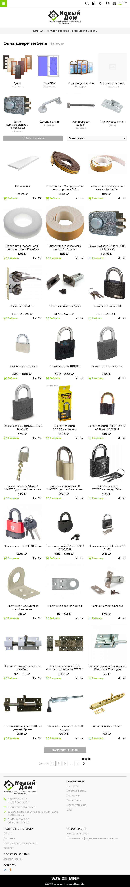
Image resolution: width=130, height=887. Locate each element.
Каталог (8, 847)
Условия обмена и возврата (20, 843)
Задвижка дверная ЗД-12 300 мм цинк (65, 728)
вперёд (86, 759)
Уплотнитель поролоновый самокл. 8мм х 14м (107, 188)
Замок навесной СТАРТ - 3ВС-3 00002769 (65, 548)
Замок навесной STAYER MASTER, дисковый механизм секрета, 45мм (23, 488)
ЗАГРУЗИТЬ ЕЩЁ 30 (65, 750)
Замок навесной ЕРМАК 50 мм (22, 546)
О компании (74, 800)
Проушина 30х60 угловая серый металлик (22, 607)
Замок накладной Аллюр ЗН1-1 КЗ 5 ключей (107, 247)
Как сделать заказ (78, 833)
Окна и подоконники (81, 83)
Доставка (9, 838)
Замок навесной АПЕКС (107, 306)
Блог (69, 809)
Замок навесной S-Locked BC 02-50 (107, 548)
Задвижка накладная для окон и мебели (22, 668)
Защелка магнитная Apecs (65, 306)
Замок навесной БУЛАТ (22, 366)
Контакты (72, 786)
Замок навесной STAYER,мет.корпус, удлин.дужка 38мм (65, 427)
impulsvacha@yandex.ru (22, 807)
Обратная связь (76, 790)
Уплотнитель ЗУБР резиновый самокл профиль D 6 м (65, 188)
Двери (17, 83)
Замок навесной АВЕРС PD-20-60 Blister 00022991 (107, 427)
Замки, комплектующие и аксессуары (17, 124)
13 (77, 763)
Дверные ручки (49, 121)
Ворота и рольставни (112, 83)
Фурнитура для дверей (81, 123)
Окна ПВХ (49, 83)
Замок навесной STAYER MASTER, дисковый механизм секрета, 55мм (65, 488)
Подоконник (23, 186)
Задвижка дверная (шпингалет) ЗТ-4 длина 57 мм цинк (107, 668)
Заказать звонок (13, 858)
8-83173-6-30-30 (17, 799)
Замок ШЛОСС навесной (107, 366)
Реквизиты (73, 795)
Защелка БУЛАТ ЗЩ (22, 306)
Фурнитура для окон (112, 121)
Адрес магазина (76, 805)
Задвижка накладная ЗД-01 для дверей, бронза (23, 728)
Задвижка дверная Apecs (107, 605)
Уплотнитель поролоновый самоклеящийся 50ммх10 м (22, 247)
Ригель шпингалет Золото (107, 726)
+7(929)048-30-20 (18, 802)
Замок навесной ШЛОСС (65, 366)
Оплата (7, 833)
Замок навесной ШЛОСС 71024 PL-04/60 (23, 427)
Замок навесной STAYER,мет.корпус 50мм (107, 488)
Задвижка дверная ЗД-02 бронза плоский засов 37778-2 (65, 668)
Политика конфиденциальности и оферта (92, 838)
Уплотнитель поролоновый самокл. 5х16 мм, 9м (65, 247)
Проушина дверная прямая (65, 605)
